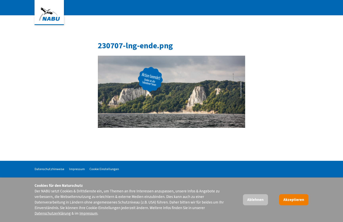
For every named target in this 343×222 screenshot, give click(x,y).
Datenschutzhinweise (49, 169)
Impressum (77, 169)
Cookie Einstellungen (104, 169)
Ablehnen (255, 200)
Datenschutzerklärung (53, 213)
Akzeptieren (293, 200)
